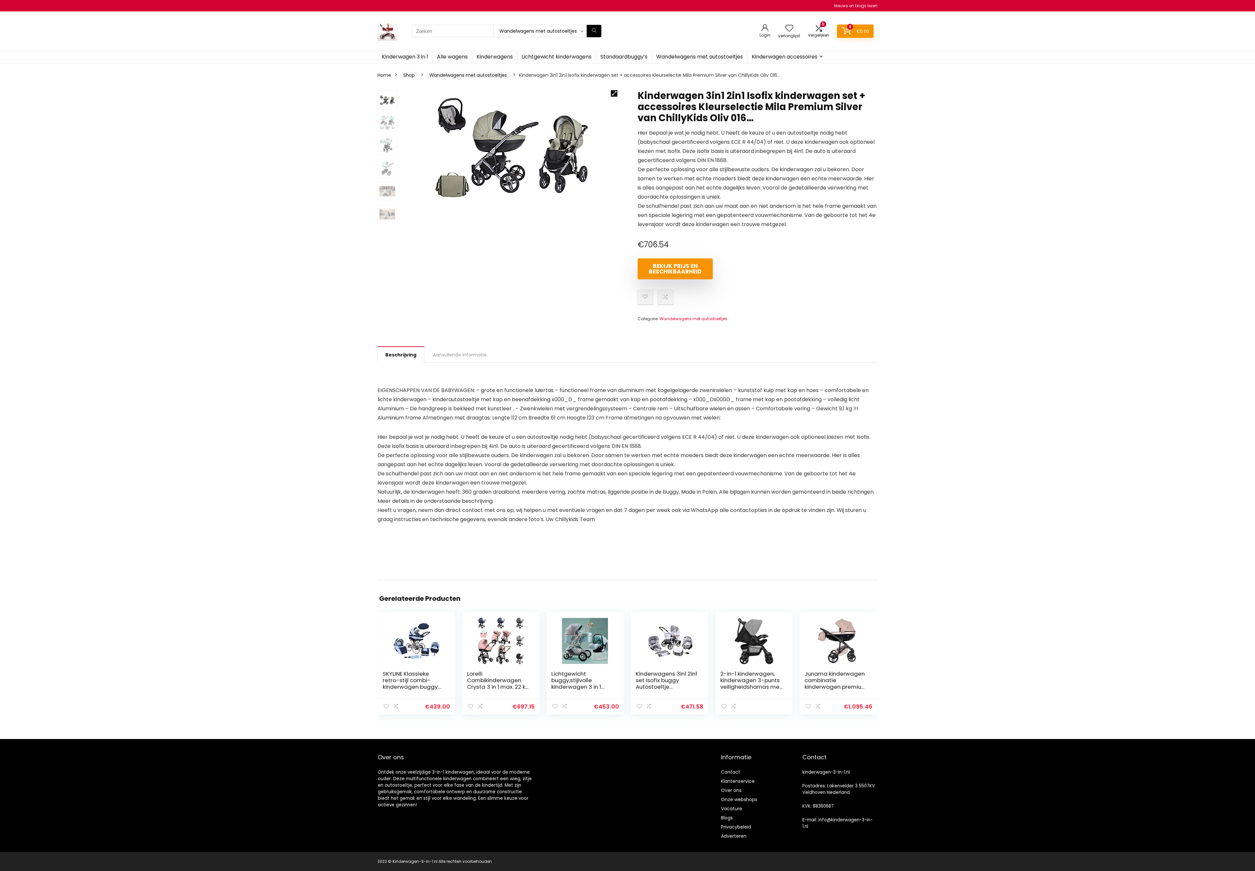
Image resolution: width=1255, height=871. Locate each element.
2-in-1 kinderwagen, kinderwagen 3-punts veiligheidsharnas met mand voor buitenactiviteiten (751, 687)
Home (384, 75)
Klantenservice (738, 781)
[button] (614, 93)
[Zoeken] (594, 31)
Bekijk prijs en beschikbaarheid (675, 268)
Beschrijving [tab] (400, 355)
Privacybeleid (736, 827)
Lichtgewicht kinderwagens (557, 56)
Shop (409, 75)
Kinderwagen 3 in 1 (405, 56)
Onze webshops (739, 799)
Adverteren (733, 836)
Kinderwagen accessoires (784, 56)
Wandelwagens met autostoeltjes (699, 56)
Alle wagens (452, 56)
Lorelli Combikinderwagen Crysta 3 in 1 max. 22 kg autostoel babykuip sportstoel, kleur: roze (498, 687)
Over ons (731, 790)
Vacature (731, 808)
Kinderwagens (495, 56)
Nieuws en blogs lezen (856, 5)
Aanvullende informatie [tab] (460, 355)
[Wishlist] (789, 28)
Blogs (727, 817)
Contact (730, 772)
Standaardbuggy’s (623, 56)
